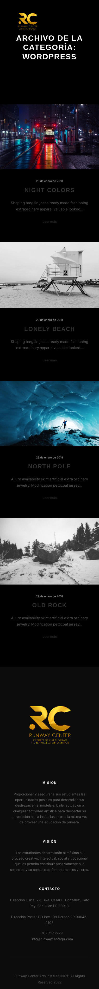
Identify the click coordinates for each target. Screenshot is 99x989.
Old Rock (49, 605)
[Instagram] (53, 964)
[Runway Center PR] (28, 21)
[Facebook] (46, 964)
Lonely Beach (49, 329)
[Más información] (76, 22)
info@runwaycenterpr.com (52, 939)
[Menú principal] (85, 22)
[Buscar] (67, 22)
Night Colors (50, 190)
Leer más (50, 221)
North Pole (49, 466)
